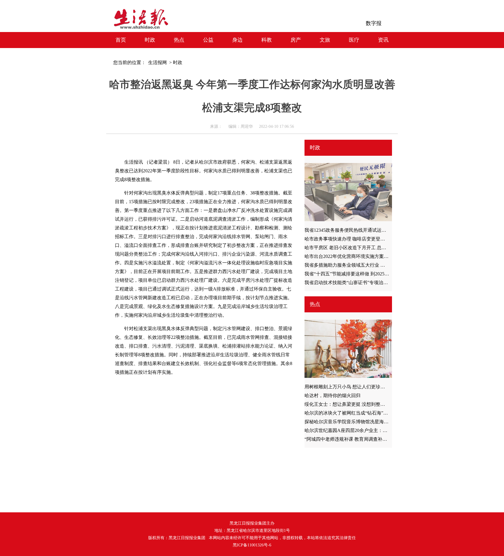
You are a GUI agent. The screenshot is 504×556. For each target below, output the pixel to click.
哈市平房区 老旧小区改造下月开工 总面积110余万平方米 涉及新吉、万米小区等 (386, 247)
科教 (266, 40)
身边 (237, 40)
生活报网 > (159, 62)
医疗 (354, 40)
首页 (121, 40)
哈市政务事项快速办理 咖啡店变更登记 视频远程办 (357, 238)
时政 (150, 40)
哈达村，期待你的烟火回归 (332, 395)
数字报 (374, 23)
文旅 (325, 40)
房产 (295, 40)
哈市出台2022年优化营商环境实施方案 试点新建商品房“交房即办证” (374, 256)
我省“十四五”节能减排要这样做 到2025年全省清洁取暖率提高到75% (374, 273)
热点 (179, 40)
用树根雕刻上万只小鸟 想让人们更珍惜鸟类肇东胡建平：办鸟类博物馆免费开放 (386, 386)
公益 (208, 40)
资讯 (383, 40)
